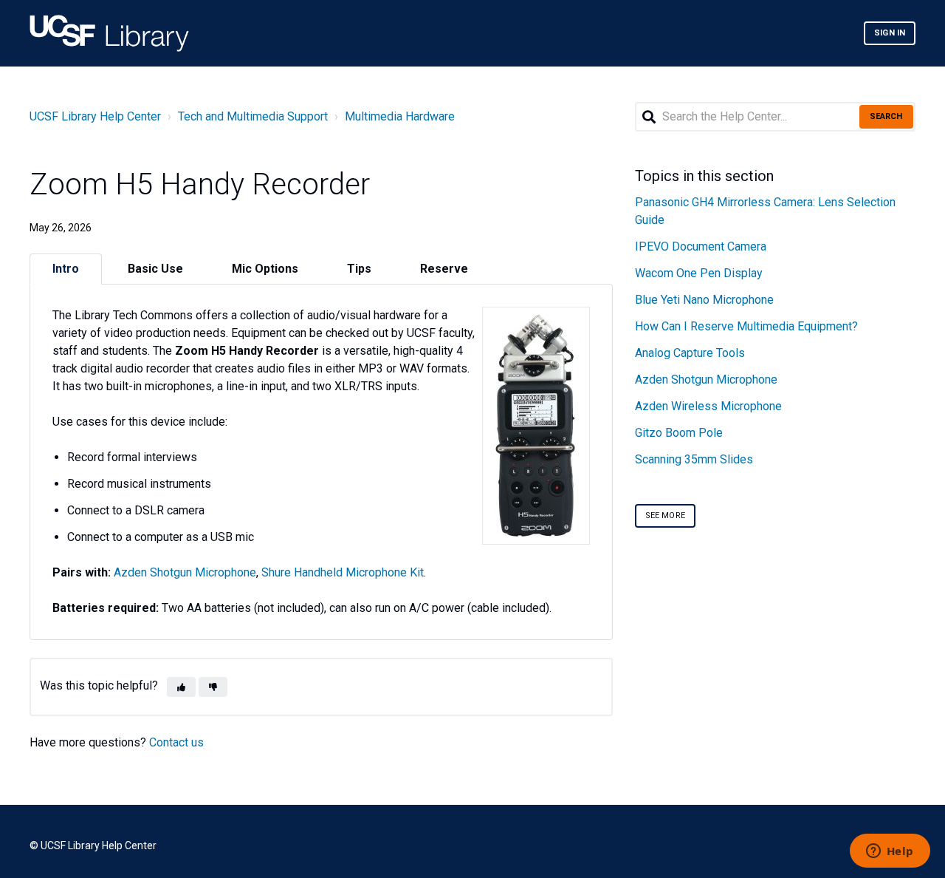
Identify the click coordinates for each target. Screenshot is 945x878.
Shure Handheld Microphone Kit (342, 572)
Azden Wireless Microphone (708, 406)
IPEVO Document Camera (700, 246)
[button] (181, 687)
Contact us (176, 742)
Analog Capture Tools (690, 353)
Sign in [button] (889, 33)
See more (665, 515)
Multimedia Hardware (400, 116)
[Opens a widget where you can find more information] (889, 852)
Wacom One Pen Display (699, 273)
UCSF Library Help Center (95, 116)
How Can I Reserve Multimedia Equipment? (746, 326)
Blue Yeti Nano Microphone (704, 300)
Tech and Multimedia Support (253, 116)
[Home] (109, 33)
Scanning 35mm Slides (694, 459)
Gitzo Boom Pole (679, 433)
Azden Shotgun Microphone (185, 572)
